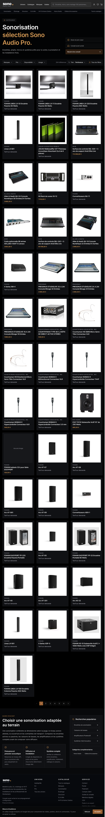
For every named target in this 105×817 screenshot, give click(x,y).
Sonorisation (7, 11)
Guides (46, 4)
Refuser (86, 811)
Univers (22, 4)
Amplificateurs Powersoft (80, 731)
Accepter (96, 811)
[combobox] (72, 4)
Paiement (84, 784)
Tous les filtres (95, 62)
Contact (83, 778)
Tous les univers (39, 787)
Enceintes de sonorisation (81, 720)
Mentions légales (86, 792)
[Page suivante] (67, 698)
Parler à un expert (87, 798)
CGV (82, 795)
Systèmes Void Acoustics (80, 736)
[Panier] (101, 4)
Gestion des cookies (87, 801)
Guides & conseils (86, 789)
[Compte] (94, 4)
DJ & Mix (33, 11)
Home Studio (58, 11)
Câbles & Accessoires (71, 11)
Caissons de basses (79, 725)
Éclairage (16, 11)
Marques (39, 4)
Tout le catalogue (96, 11)
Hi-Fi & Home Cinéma (45, 11)
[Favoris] (98, 4)
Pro (35, 784)
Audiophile (37, 778)
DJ (35, 781)
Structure (25, 11)
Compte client (85, 787)
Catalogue (30, 4)
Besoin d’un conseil (73, 52)
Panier (83, 781)
